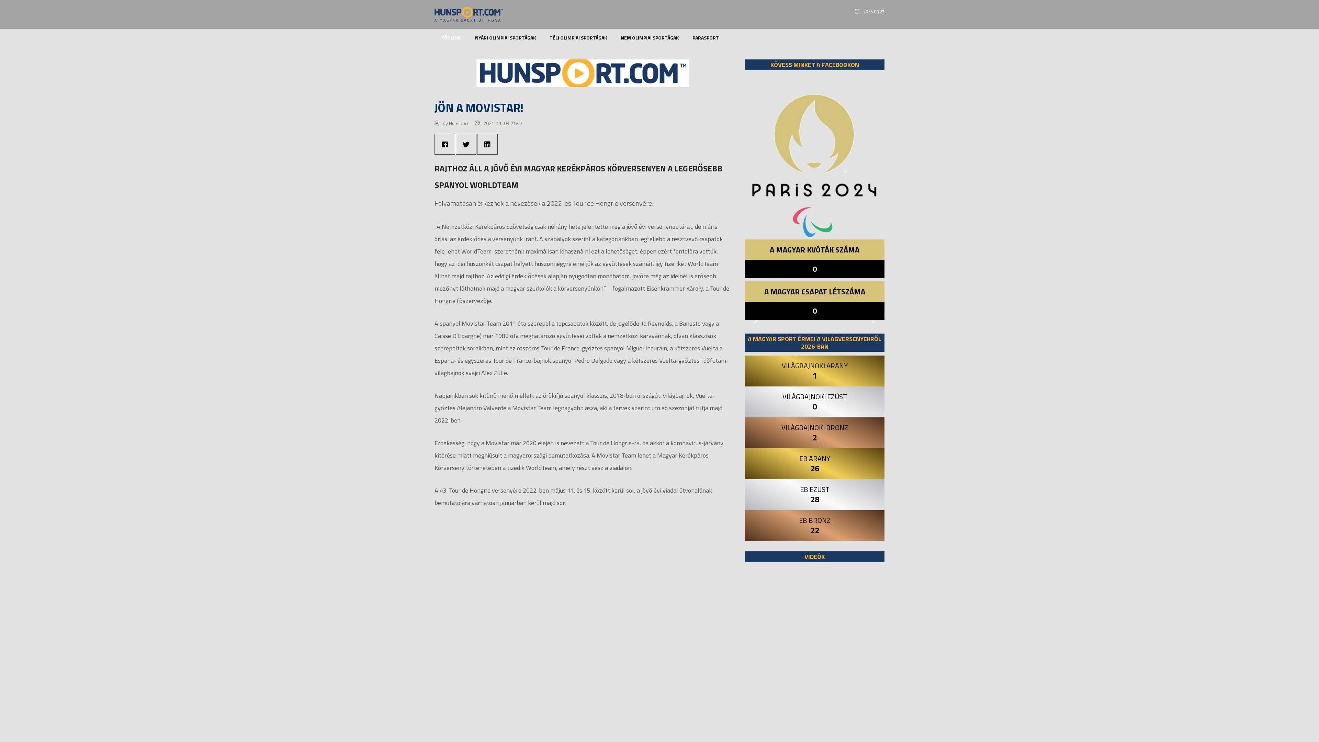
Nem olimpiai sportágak (650, 37)
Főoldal (451, 37)
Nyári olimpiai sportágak (505, 37)
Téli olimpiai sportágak (578, 37)
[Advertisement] (814, 652)
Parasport (705, 37)
